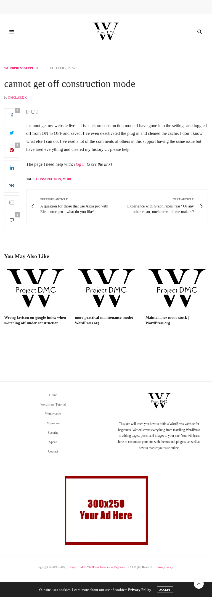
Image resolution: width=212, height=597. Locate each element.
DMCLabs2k (17, 97)
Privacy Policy (165, 567)
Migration (53, 423)
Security (53, 433)
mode (67, 179)
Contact (53, 451)
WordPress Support (21, 68)
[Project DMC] (106, 31)
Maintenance (53, 414)
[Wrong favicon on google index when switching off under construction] (35, 289)
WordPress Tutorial (53, 404)
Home (53, 395)
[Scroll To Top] (199, 584)
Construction (48, 179)
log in (81, 164)
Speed (53, 442)
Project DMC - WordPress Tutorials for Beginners (97, 567)
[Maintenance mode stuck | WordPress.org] (176, 289)
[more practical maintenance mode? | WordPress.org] (106, 289)
